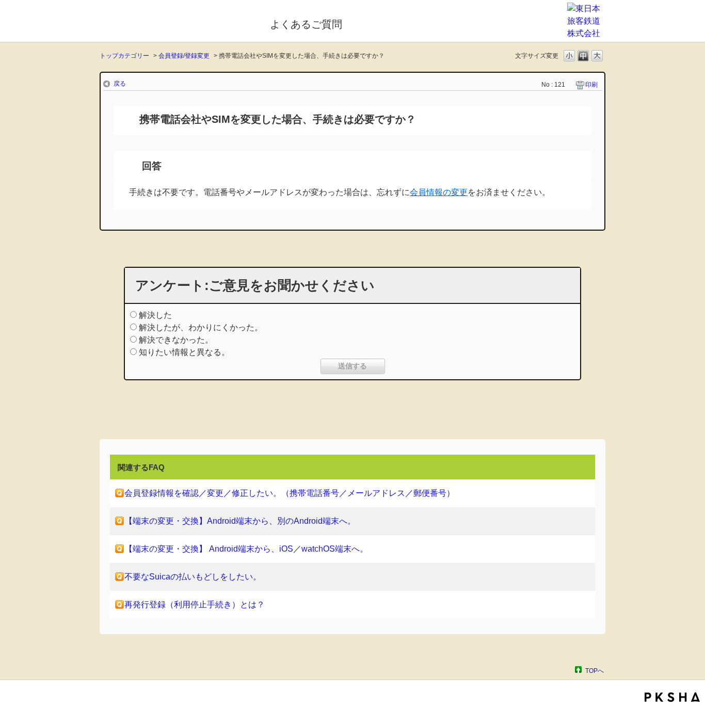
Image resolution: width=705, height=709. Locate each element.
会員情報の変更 (439, 192)
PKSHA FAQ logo (672, 697)
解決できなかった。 (176, 339)
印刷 (591, 84)
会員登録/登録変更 (184, 55)
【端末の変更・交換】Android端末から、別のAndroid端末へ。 (240, 521)
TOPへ (594, 670)
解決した (155, 315)
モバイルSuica (178, 22)
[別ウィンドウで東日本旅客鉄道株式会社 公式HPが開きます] (586, 33)
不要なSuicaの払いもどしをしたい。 (192, 576)
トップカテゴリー (124, 55)
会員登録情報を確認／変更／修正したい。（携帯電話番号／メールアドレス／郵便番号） (289, 493)
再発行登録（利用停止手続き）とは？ (194, 604)
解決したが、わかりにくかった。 (201, 327)
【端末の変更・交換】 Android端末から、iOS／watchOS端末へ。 (246, 548)
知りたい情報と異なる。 (184, 352)
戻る (120, 83)
